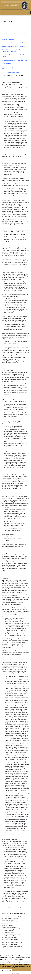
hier (16, 614)
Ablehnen (8, 970)
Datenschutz (15, 973)
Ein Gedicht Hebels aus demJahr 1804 (12, 75)
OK (2, 970)
